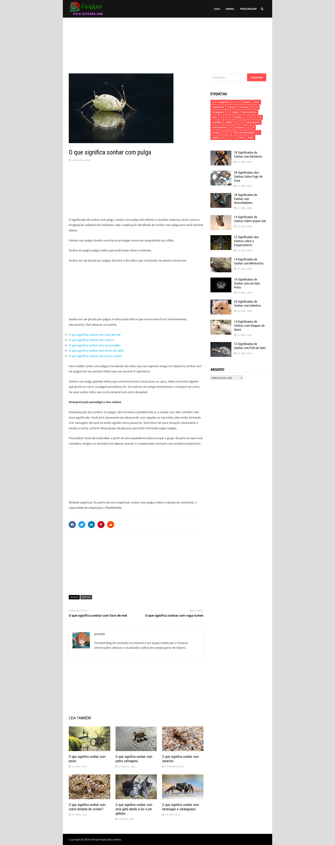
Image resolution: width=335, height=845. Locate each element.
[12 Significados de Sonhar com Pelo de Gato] (220, 344)
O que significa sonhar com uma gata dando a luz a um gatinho (134, 809)
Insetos (86, 597)
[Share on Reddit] (110, 524)
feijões (235, 112)
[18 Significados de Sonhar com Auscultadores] (220, 195)
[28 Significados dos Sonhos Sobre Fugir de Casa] (220, 173)
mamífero (217, 122)
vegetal (215, 137)
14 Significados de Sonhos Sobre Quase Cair (250, 219)
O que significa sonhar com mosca (91, 340)
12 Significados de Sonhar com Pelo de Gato (250, 346)
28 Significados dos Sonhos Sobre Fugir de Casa (248, 176)
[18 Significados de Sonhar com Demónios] (220, 153)
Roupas (216, 132)
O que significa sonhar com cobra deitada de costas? (87, 807)
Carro (256, 102)
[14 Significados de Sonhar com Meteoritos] (220, 260)
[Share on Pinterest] (101, 524)
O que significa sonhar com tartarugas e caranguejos (180, 807)
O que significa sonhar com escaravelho (94, 345)
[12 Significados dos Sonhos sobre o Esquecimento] (220, 238)
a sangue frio (223, 102)
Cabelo (246, 102)
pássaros (239, 127)
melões (228, 122)
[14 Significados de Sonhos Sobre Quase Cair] (220, 217)
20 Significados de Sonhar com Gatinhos (247, 303)
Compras (243, 107)
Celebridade (218, 107)
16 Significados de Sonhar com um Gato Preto (247, 283)
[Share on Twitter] (81, 524)
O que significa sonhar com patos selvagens (134, 759)
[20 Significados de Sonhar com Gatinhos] (220, 302)
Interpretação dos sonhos (105, 839)
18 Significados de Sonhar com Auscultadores (245, 199)
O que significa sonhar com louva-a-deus (95, 356)
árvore (241, 137)
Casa (217, 8)
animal (230, 8)
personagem (248, 8)
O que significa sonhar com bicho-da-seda (96, 350)
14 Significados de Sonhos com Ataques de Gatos (249, 325)
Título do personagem (244, 132)
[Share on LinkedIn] (91, 524)
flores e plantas (249, 112)
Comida (231, 107)
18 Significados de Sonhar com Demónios (248, 154)
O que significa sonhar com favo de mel (94, 335)
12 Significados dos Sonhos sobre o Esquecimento (246, 241)
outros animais (219, 127)
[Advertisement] (167, 42)
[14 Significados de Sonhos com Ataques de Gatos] (220, 322)
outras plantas (253, 122)
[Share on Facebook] (72, 524)
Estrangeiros (218, 112)
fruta (214, 117)
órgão (251, 137)
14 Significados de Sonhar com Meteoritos (249, 261)
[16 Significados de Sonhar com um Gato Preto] (220, 280)
